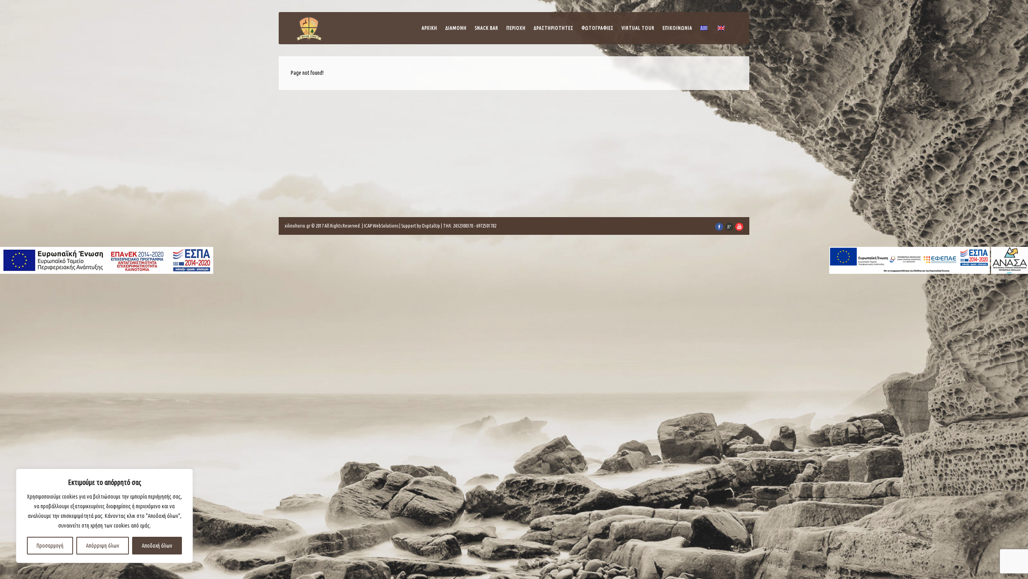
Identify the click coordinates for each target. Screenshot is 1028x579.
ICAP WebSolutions (381, 225)
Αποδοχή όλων (157, 545)
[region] (104, 516)
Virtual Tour (638, 28)
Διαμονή (456, 28)
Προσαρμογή (50, 545)
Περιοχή (516, 28)
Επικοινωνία (677, 28)
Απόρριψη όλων (102, 545)
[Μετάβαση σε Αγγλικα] (722, 30)
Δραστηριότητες (553, 28)
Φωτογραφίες (597, 28)
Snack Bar (486, 28)
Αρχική (429, 28)
